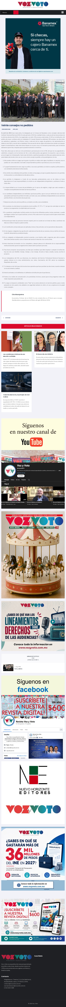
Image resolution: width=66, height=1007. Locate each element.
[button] (62, 12)
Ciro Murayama (6, 129)
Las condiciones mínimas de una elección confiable (14, 355)
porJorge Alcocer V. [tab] (33, 658)
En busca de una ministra (44, 354)
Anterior (7, 317)
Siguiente (58, 317)
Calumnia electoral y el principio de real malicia (16, 396)
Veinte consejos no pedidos (17, 125)
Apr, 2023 (15, 129)
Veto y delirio (18, 669)
